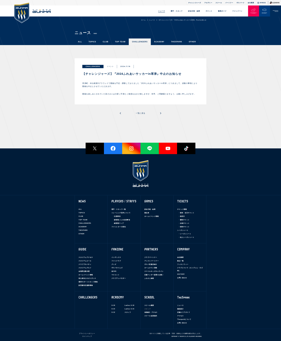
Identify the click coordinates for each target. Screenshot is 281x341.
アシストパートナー (151, 261)
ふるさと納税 (149, 278)
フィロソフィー (182, 264)
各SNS (114, 271)
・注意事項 (117, 216)
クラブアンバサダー (119, 278)
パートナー (229, 3)
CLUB (105, 42)
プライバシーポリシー (87, 333)
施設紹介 (180, 309)
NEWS (82, 201)
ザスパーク (241, 3)
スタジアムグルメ (85, 268)
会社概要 (251, 3)
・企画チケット (184, 223)
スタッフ (128, 312)
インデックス (116, 257)
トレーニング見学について (121, 213)
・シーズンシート (184, 234)
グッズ (114, 264)
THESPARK (176, 42)
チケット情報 (182, 209)
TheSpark (183, 297)
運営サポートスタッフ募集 (88, 282)
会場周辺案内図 (84, 271)
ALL (80, 42)
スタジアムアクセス (86, 257)
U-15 (113, 309)
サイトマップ (87, 336)
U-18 (113, 305)
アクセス (180, 316)
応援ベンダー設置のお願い (154, 275)
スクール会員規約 (150, 316)
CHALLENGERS (140, 42)
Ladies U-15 (129, 309)
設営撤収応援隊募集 (86, 285)
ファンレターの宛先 (119, 227)
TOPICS (92, 42)
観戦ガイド (222, 11)
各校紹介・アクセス (150, 312)
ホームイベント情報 (151, 216)
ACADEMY (159, 42)
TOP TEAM (120, 42)
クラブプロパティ (85, 264)
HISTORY (181, 274)
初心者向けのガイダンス (87, 278)
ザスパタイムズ (117, 268)
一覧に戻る (140, 113)
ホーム (143, 20)
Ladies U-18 (129, 305)
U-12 (113, 312)
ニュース (161, 11)
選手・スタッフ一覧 (119, 209)
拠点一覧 (180, 261)
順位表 (146, 213)
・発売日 (181, 216)
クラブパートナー (150, 257)
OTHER (192, 42)
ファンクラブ (116, 261)
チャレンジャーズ (194, 3)
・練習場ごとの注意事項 (121, 220)
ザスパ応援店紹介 (150, 264)
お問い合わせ (182, 278)
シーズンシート (182, 230)
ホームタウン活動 (150, 268)
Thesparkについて (184, 319)
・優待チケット (184, 220)
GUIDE (82, 249)
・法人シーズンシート (186, 237)
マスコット (116, 275)
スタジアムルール (85, 261)
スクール (219, 3)
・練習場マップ (118, 223)
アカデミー (208, 3)
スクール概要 (149, 305)
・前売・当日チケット (186, 213)
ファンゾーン (237, 11)
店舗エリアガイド (183, 312)
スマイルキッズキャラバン (154, 271)
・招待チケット (184, 227)
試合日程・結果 (150, 209)
